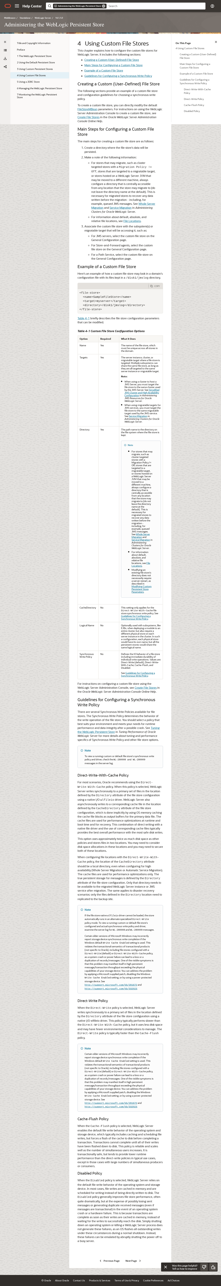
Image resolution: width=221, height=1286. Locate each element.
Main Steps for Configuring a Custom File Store (113, 65)
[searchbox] (156, 6)
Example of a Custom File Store (103, 70)
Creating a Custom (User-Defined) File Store (111, 60)
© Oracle (46, 1280)
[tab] (113, 286)
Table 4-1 (84, 318)
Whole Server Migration (141, 536)
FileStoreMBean (88, 109)
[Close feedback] (165, 1267)
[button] (17, 6)
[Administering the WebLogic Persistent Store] (5, 50)
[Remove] (103, 6)
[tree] (39, 70)
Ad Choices (174, 1280)
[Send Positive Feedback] (213, 1267)
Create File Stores (88, 117)
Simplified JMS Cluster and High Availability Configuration (141, 392)
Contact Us (79, 1280)
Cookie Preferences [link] (153, 1280)
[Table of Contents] (5, 42)
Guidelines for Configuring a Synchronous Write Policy (118, 76)
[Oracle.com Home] (7, 5)
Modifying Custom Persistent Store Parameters (142, 589)
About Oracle (62, 1280)
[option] (196, 48)
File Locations (132, 221)
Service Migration (121, 207)
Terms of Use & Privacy (126, 1280)
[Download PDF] (5, 58)
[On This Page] (216, 42)
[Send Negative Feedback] (204, 1267)
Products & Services (99, 1280)
